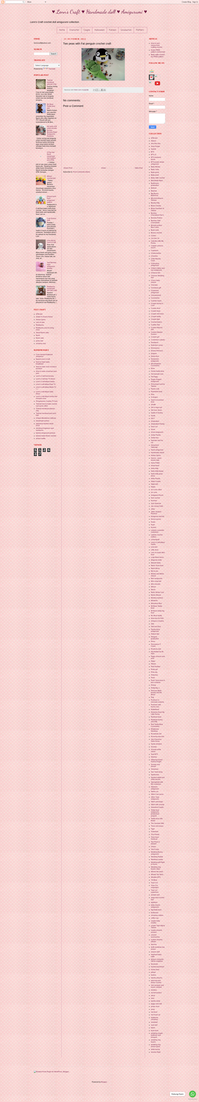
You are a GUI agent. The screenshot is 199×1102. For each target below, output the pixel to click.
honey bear (155, 970)
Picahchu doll (156, 649)
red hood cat (155, 1015)
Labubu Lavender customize (157, 531)
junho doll (39, 341)
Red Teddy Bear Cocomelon (157, 725)
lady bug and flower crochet (156, 981)
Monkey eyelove (157, 598)
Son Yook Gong (156, 772)
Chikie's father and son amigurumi (158, 269)
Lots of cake (40, 322)
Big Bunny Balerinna (155, 194)
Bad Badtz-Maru (157, 181)
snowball (154, 1022)
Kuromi (153, 527)
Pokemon (154, 675)
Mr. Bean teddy (156, 616)
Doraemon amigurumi (155, 360)
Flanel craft (155, 389)
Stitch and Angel (157, 802)
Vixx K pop (155, 849)
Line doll (154, 547)
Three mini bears (157, 826)
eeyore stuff (155, 952)
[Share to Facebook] (102, 90)
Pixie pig (154, 672)
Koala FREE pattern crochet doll (158, 51)
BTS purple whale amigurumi (157, 163)
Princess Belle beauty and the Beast (156, 693)
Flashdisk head (156, 392)
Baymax (154, 191)
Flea (152, 394)
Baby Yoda (155, 169)
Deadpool (154, 342)
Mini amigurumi (156, 578)
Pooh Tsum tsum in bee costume (158, 681)
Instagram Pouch (157, 495)
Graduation (126, 30)
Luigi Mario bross (157, 557)
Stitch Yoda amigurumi (155, 798)
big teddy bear (156, 910)
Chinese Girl (155, 273)
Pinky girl (154, 669)
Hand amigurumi (157, 450)
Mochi (153, 590)
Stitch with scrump (157, 805)
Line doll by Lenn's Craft (51, 241)
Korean (112, 30)
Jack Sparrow (156, 503)
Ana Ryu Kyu (156, 143)
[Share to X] (99, 90)
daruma (154, 944)
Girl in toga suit (156, 407)
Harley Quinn (41, 320)
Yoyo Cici (154, 883)
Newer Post (68, 168)
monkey (154, 990)
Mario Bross (155, 568)
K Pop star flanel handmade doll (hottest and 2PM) (51, 156)
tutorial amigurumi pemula (45, 433)
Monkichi (154, 601)
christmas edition (157, 915)
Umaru (153, 847)
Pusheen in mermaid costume (157, 701)
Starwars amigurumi (155, 788)
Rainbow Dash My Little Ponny (157, 713)
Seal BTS (154, 754)
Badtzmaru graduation (155, 184)
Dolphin (154, 354)
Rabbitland (155, 709)
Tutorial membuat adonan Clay (51, 82)
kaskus (153, 975)
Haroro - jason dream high (156, 459)
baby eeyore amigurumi (155, 906)
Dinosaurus (155, 348)
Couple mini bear (157, 314)
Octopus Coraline (157, 621)
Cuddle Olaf (155, 325)
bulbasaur (154, 913)
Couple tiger (155, 319)
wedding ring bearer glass (156, 1045)
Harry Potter (155, 463)
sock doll (154, 1025)
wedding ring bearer (156, 1041)
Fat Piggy (154, 377)
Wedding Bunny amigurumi (157, 853)
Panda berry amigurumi (155, 630)
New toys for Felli (157, 618)
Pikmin (153, 664)
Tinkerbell (154, 832)
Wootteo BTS (156, 877)
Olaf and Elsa (156, 626)
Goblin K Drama (157, 413)
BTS (152, 152)
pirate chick (155, 1006)
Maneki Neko (156, 563)
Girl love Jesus (156, 410)
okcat (153, 995)
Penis (153, 641)
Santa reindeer (156, 744)
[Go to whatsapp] (192, 1094)
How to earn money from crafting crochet (156, 45)
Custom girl (155, 337)
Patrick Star (155, 634)
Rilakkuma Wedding (155, 730)
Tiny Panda (155, 834)
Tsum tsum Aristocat (155, 838)
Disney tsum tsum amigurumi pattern (51, 199)
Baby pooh (155, 175)
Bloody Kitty (155, 203)
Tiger (153, 829)
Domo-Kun (155, 356)
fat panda (154, 964)
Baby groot (155, 172)
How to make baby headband (43, 363)
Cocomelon (155, 298)
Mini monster (155, 584)
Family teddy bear (157, 371)
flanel (38, 335)
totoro (153, 1028)
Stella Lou (154, 792)
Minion (153, 587)
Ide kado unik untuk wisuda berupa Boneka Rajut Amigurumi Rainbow (52, 131)
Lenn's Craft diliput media (45, 382)
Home (62, 30)
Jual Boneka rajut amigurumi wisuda (51, 265)
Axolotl (153, 149)
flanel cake (40, 338)
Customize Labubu (158, 340)
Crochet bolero (156, 322)
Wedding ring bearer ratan (156, 868)
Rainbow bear (156, 717)
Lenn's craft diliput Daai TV (46, 384)
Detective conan (157, 345)
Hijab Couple (156, 481)
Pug (152, 697)
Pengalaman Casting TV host (46, 401)
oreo (152, 998)
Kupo (153, 525)
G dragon (154, 397)
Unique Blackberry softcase (46, 418)
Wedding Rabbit (157, 857)
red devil (154, 1012)
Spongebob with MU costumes (157, 783)
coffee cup (155, 918)
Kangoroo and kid (157, 516)
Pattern (140, 30)
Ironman (154, 501)
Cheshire (154, 256)
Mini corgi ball (156, 581)
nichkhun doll (41, 344)
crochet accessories (155, 936)
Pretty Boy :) (155, 688)
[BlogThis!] (97, 90)
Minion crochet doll (51, 177)
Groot (153, 429)
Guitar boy (155, 438)
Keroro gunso (156, 519)
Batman (154, 188)
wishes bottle (40, 438)
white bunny (155, 1049)
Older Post (139, 168)
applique (154, 902)
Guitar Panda (156, 435)
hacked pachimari (157, 967)
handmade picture (42, 421)
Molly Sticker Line (157, 592)
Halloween (100, 30)
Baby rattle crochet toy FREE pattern (158, 55)
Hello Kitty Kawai (157, 471)
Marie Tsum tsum (157, 565)
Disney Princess (157, 351)
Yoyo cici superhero (155, 891)
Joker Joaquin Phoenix (156, 513)
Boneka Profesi (156, 218)
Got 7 (153, 418)
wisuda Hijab (156, 1052)
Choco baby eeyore (155, 281)
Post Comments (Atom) (81, 172)
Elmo (153, 368)
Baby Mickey (155, 167)
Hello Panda (155, 479)
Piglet (153, 661)
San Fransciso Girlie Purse (156, 740)
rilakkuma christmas (154, 1018)
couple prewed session (156, 931)
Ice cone (154, 492)
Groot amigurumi (157, 432)
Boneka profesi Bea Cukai (156, 226)
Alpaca (153, 141)
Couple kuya (155, 311)
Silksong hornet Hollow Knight (156, 761)
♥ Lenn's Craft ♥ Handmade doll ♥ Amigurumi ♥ (99, 11)
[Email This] (94, 90)
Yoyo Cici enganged (155, 886)
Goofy (153, 416)
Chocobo (154, 285)
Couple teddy (156, 316)
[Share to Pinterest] (104, 90)
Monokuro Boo (156, 603)
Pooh (153, 678)
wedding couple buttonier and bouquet (157, 1035)
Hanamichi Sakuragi (155, 446)
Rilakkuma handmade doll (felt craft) (52, 288)
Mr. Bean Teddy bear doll (51, 106)
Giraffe (153, 405)
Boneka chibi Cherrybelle (156, 221)
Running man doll (157, 736)
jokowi (153, 972)
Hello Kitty (154, 468)
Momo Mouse (156, 595)
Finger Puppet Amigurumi (156, 380)
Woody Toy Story (157, 874)
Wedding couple (157, 859)
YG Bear (154, 880)
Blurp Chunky (156, 206)
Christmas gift (156, 288)
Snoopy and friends (155, 765)
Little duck (154, 550)
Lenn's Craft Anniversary (45, 376)
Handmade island (157, 453)
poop (153, 1009)
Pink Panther (155, 667)
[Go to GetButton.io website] (192, 1099)
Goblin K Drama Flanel (44, 317)
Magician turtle (156, 560)
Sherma (154, 757)
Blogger (104, 1082)
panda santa (155, 1001)
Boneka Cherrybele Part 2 (157, 214)
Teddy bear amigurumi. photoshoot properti (155, 813)
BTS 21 (153, 155)
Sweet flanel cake (42, 333)
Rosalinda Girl (156, 734)
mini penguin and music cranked (157, 986)
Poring (153, 685)
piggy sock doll (156, 1004)
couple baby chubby (155, 922)
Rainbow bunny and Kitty (157, 721)
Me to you (154, 571)
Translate (51, 69)
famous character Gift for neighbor (157, 960)
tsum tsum (154, 1031)
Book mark (155, 230)
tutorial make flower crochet (46, 436)
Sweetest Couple (157, 807)
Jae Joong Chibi (157, 506)
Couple (87, 30)
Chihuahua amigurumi (155, 264)
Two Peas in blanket (155, 843)
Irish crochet (155, 498)
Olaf (152, 624)
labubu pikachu (156, 978)
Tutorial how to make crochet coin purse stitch (46, 405)
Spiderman (155, 775)
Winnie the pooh (157, 872)
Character (74, 30)
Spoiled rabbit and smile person (157, 778)
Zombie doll (155, 895)
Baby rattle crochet (158, 178)
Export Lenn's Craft (43, 359)
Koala (153, 522)
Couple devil (155, 308)
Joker (153, 509)
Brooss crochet (156, 233)
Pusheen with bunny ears (156, 706)
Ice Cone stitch (156, 490)
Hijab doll (154, 484)
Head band (155, 466)
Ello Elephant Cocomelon (156, 365)
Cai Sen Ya (155, 238)
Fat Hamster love (157, 374)
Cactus (153, 236)
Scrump (154, 747)
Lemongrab (155, 540)
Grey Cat (154, 427)
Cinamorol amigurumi (155, 291)
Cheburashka (156, 253)
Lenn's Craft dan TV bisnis (45, 379)
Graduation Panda (157, 424)
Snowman (154, 769)
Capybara (154, 250)
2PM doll (39, 314)
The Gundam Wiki (157, 823)
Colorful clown (156, 301)
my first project (156, 993)
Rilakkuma (40, 325)
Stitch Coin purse (157, 794)
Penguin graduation (155, 638)
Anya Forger (155, 146)
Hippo (153, 487)
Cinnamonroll (156, 295)
